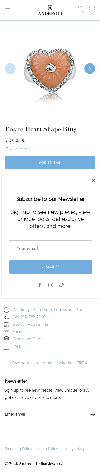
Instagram (43, 362)
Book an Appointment (32, 324)
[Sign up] (92, 414)
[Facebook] (39, 284)
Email (17, 331)
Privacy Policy (73, 448)
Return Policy (46, 448)
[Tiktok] (61, 284)
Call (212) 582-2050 (29, 317)
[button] (10, 68)
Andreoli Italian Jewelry (40, 464)
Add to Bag (50, 162)
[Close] (93, 180)
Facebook (21, 362)
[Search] (81, 11)
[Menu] (7, 10)
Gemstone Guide (28, 338)
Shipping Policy (18, 448)
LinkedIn (64, 362)
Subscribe (51, 267)
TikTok (82, 362)
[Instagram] (50, 284)
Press (17, 346)
